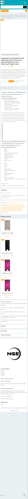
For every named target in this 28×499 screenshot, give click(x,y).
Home (2, 15)
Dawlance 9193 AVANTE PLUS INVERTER (11, 206)
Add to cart (11, 81)
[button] (19, 80)
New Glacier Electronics (10, 407)
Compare (17, 83)
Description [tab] (4, 87)
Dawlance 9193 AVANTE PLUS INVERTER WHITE (12, 209)
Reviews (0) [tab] (10, 87)
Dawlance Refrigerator (13, 15)
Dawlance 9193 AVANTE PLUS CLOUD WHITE (14, 204)
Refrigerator (6, 15)
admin (2, 303)
